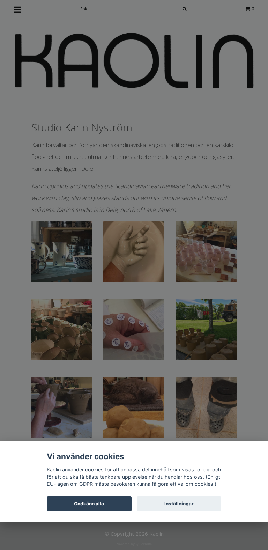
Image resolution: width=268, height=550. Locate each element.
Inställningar (179, 503)
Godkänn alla (89, 503)
